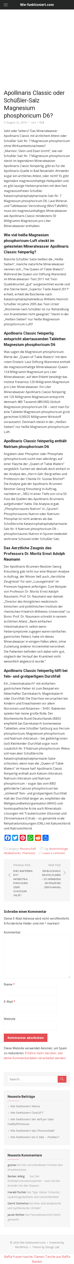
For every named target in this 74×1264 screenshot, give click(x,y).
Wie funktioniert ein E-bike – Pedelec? (34, 1137)
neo (33, 122)
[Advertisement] (37, 48)
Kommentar (12, 932)
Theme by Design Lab (45, 1247)
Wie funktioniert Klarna (25, 1106)
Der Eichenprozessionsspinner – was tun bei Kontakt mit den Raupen (34, 1181)
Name (9, 984)
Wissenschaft (28, 848)
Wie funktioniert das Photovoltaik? (32, 1130)
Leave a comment (54, 853)
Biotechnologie (58, 848)
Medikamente (12, 853)
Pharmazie (28, 853)
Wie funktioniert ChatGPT (26, 1112)
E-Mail (9, 1001)
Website (9, 1019)
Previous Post (23, 880)
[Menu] (5, 5)
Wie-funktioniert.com (37, 5)
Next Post (51, 876)
